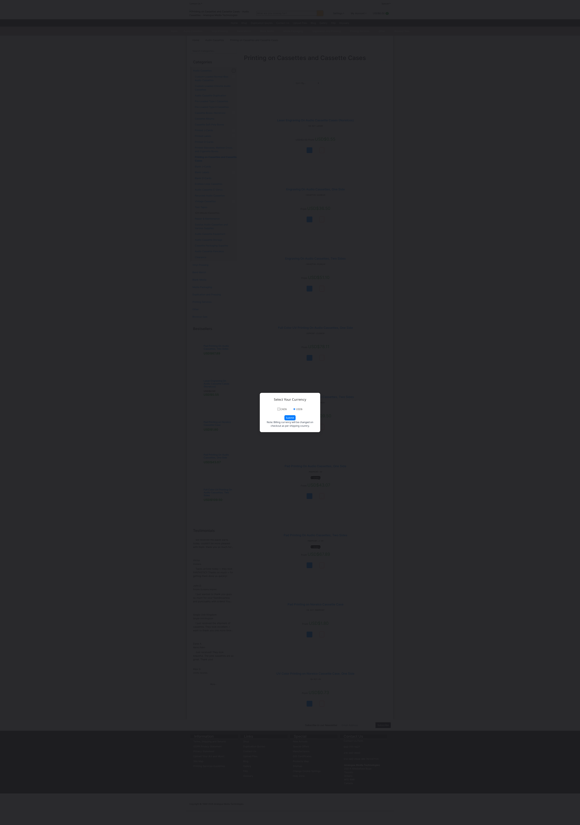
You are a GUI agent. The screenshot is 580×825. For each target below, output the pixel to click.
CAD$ (283, 409)
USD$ (299, 409)
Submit (290, 417)
